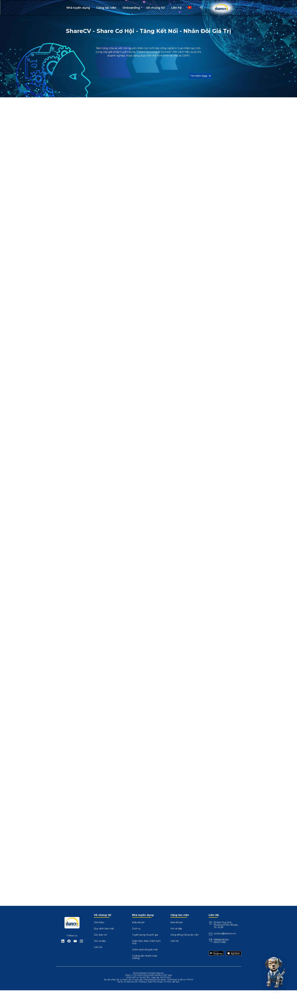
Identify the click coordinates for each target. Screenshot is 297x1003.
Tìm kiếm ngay (198, 75)
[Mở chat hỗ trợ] (274, 971)
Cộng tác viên (28, 368)
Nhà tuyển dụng (82, 368)
